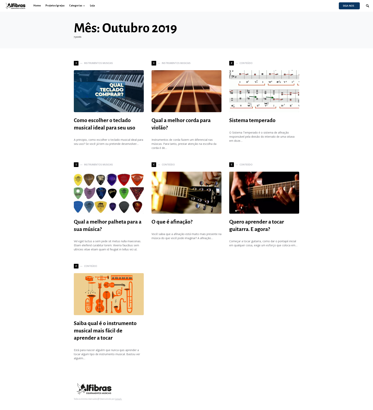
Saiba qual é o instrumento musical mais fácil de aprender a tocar (105, 330)
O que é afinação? (172, 222)
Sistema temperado (252, 120)
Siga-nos (348, 5)
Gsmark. (118, 399)
